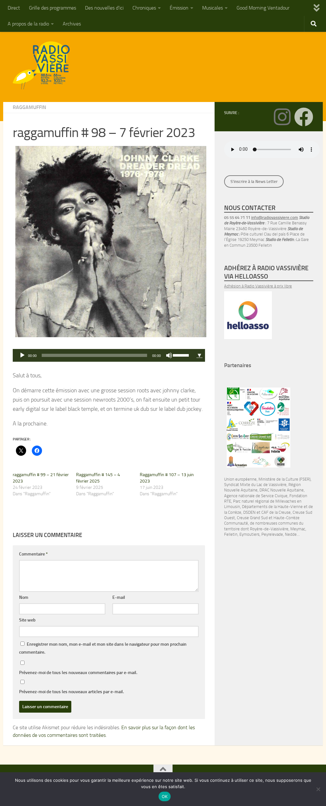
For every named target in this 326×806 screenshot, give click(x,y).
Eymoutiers (249, 534)
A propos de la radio (28, 24)
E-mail (118, 597)
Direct (14, 8)
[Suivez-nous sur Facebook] (303, 117)
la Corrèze (232, 512)
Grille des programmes (52, 8)
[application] (103, 355)
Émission (179, 8)
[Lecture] (22, 355)
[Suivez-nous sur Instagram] (282, 117)
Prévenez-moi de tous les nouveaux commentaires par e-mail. (78, 672)
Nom (23, 597)
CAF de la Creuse (276, 512)
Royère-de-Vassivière (269, 528)
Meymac (297, 528)
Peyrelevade (272, 534)
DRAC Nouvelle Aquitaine (281, 490)
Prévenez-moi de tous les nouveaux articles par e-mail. (71, 691)
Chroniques (144, 8)
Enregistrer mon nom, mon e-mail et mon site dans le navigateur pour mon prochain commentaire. (103, 648)
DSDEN (249, 512)
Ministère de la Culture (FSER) (284, 479)
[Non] (318, 789)
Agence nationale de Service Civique (255, 495)
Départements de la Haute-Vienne (272, 506)
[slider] (182, 354)
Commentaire (33, 554)
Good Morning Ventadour (263, 8)
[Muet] (169, 355)
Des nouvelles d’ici (104, 8)
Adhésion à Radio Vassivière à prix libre (258, 286)
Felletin (230, 534)
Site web (27, 620)
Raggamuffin (29, 107)
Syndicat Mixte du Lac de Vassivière (255, 484)
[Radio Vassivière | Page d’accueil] (45, 65)
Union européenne (240, 479)
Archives (72, 24)
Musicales (212, 8)
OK (165, 796)
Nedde (291, 534)
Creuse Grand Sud (252, 517)
